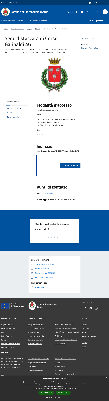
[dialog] (54, 388)
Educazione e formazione (64, 324)
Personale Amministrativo (10, 343)
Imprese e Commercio (36, 336)
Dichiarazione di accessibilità (65, 374)
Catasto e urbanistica (35, 340)
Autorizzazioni (60, 343)
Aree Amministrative (8, 328)
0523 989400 (49, 193)
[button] (54, 397)
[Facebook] (75, 11)
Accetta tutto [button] (46, 393)
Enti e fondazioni (7, 336)
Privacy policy (60, 366)
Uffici (3, 332)
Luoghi (29, 28)
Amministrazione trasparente (65, 358)
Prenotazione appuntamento (38, 358)
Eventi (84, 346)
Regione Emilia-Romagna (10, 2)
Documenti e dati (7, 347)
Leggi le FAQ (32, 366)
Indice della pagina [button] (13, 102)
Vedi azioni (96, 39)
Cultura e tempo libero (36, 328)
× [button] (106, 378)
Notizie (84, 324)
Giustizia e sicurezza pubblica (65, 328)
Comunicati (86, 328)
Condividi (85, 39)
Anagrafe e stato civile (36, 324)
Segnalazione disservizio (37, 362)
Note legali (59, 370)
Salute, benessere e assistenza (66, 339)
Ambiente (58, 336)
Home (6, 28)
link (75, 388)
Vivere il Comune (17, 28)
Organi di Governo (7, 324)
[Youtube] (81, 11)
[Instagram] (86, 11)
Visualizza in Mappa (70, 165)
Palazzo (37, 28)
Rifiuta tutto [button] (63, 392)
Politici (3, 340)
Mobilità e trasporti (35, 343)
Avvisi (84, 332)
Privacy (57, 362)
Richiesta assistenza (35, 370)
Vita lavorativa (33, 332)
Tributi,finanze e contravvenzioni (67, 332)
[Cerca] (105, 11)
